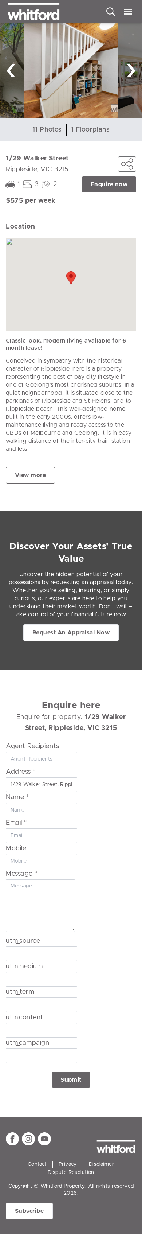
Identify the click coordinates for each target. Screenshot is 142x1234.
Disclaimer (101, 1164)
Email (16, 823)
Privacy (68, 1164)
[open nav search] (110, 11)
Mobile (16, 848)
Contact (37, 1164)
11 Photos (47, 129)
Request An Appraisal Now (71, 633)
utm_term (20, 992)
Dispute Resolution (71, 1172)
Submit (71, 1080)
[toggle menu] (127, 11)
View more (30, 475)
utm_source (23, 941)
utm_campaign (27, 1043)
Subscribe (29, 1211)
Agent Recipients (32, 746)
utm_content (24, 1017)
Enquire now (109, 184)
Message (22, 874)
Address (21, 772)
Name (17, 797)
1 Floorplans (90, 129)
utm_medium (24, 966)
